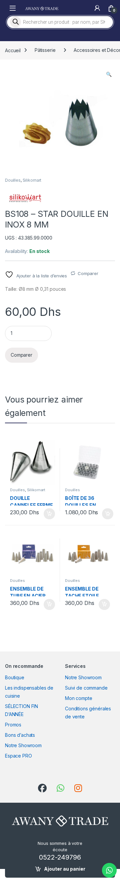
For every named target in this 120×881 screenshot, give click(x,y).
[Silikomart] (25, 198)
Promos (13, 724)
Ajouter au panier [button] (47, 514)
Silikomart (32, 180)
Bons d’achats (20, 735)
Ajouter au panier (64, 869)
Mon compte (78, 698)
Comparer (88, 273)
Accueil (13, 50)
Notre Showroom (23, 745)
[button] (109, 74)
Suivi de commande (86, 688)
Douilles (13, 180)
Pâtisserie (45, 50)
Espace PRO (18, 756)
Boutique (14, 677)
